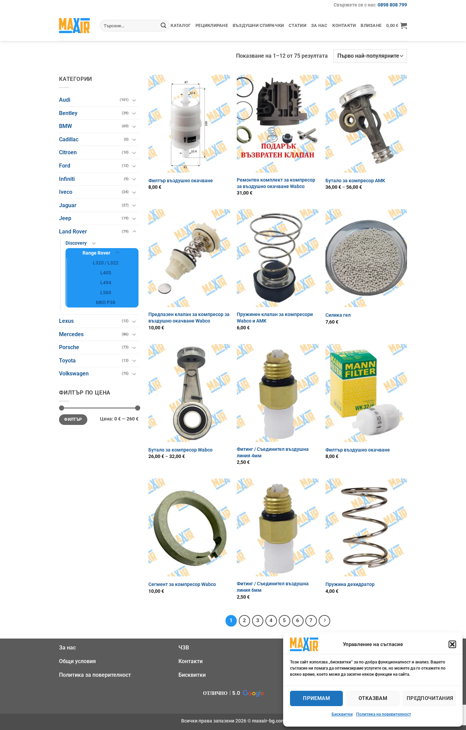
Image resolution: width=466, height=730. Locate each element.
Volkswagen (74, 373)
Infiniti (67, 179)
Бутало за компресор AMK (355, 181)
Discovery (76, 243)
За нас (319, 25)
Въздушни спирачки (258, 25)
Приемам (316, 698)
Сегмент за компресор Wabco (182, 584)
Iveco (65, 192)
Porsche (69, 347)
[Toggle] (134, 100)
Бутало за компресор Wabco (180, 450)
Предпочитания (430, 698)
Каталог (181, 25)
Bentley (68, 113)
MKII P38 (105, 302)
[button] (452, 644)
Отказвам (373, 698)
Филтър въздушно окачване (180, 181)
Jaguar (67, 205)
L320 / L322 (105, 263)
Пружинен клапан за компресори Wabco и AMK (275, 318)
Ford (64, 165)
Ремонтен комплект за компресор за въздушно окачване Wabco (276, 183)
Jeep (65, 218)
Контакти (344, 25)
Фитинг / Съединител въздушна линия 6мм (273, 587)
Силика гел (338, 315)
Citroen (68, 152)
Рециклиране (211, 25)
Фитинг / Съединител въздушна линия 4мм (273, 452)
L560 (105, 293)
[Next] (324, 621)
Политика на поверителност (383, 714)
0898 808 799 (392, 5)
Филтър (73, 419)
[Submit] (163, 25)
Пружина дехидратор (350, 584)
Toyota (67, 360)
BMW (65, 126)
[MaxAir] (74, 25)
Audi (64, 100)
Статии (297, 25)
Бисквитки (342, 714)
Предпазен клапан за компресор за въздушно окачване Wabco (189, 318)
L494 (105, 283)
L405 (105, 273)
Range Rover (96, 253)
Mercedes (71, 334)
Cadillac (68, 139)
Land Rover (73, 231)
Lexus (66, 321)
